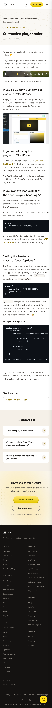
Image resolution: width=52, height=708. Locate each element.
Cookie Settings (42, 695)
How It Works (8, 556)
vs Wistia (31, 560)
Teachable (7, 641)
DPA (13, 695)
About (30, 637)
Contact (31, 645)
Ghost (5, 607)
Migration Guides (34, 591)
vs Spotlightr (33, 573)
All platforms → (8, 616)
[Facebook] (22, 700)
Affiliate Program (34, 625)
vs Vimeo (31, 556)
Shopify (6, 585)
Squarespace (8, 594)
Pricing (14, 4)
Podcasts (6, 680)
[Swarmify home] (6, 4)
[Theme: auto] (26, 4)
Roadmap (31, 616)
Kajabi (5, 632)
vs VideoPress (33, 569)
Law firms (6, 676)
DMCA (19, 695)
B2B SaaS (6, 672)
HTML (5, 611)
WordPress (7, 581)
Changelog (32, 611)
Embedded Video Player (16, 399)
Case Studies (33, 620)
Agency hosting (9, 654)
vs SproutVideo (34, 565)
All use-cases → (9, 685)
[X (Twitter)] (26, 700)
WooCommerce (8, 590)
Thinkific (6, 645)
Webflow (6, 598)
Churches (6, 667)
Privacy (7, 695)
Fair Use (31, 695)
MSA (24, 695)
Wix (4, 603)
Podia (5, 637)
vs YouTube (32, 551)
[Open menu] (46, 4)
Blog (30, 603)
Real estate (7, 658)
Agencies (6, 650)
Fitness (5, 663)
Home (5, 19)
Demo (5, 560)
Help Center (14, 19)
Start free (37, 4)
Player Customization (29, 19)
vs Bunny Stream (34, 582)
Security (31, 641)
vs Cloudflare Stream (36, 578)
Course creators (9, 628)
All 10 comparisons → (36, 586)
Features (6, 551)
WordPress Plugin (9, 569)
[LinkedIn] (30, 700)
